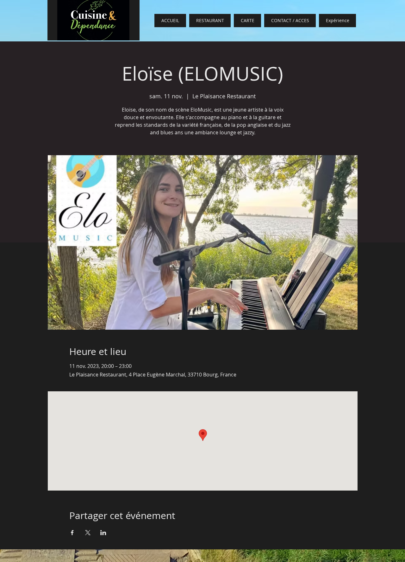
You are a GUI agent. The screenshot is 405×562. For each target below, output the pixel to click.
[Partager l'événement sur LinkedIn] (103, 532)
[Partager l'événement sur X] (88, 532)
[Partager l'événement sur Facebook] (72, 532)
